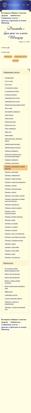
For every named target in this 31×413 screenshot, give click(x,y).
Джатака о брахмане (11, 172)
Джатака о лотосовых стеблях (15, 196)
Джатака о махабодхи (12, 204)
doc (8, 52)
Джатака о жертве (11, 185)
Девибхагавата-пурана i (12, 144)
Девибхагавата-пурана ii (13, 147)
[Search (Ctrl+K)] (24, 5)
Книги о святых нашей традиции (12, 282)
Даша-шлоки (9, 115)
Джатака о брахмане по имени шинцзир (15, 167)
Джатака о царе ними (12, 247)
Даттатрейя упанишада (12, 111)
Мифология (9, 292)
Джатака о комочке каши (13, 189)
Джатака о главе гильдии (13, 179)
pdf (8, 47)
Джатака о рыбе (10, 220)
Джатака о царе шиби (12, 250)
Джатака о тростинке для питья (15, 237)
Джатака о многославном (13, 208)
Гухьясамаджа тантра (12, 91)
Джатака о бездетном (12, 163)
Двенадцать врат (10, 122)
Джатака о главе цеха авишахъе (15, 182)
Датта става (8, 108)
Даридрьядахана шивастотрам (15, 105)
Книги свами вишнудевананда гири (15, 287)
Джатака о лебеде (10, 192)
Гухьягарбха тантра (11, 88)
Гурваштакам (9, 78)
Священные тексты (11, 72)
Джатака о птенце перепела (14, 217)
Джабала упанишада (11, 151)
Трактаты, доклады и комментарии (12, 303)
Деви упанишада (10, 128)
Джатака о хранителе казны (14, 240)
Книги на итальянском (12, 277)
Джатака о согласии (11, 223)
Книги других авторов (12, 274)
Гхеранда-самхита (11, 95)
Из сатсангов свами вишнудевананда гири (12, 270)
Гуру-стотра (9, 81)
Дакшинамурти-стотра (12, 98)
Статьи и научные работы (13, 298)
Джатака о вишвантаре (12, 175)
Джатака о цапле (10, 244)
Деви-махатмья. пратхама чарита (13, 140)
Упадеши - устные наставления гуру (15, 308)
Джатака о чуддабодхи (12, 257)
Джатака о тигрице (11, 230)
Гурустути (8, 84)
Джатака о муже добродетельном (10, 212)
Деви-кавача (9, 135)
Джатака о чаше (10, 254)
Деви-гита (8, 132)
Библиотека (8, 263)
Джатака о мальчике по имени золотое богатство (15, 200)
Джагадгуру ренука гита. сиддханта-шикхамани (13, 155)
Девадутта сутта (10, 125)
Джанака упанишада (11, 160)
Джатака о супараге (11, 227)
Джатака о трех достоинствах (14, 234)
